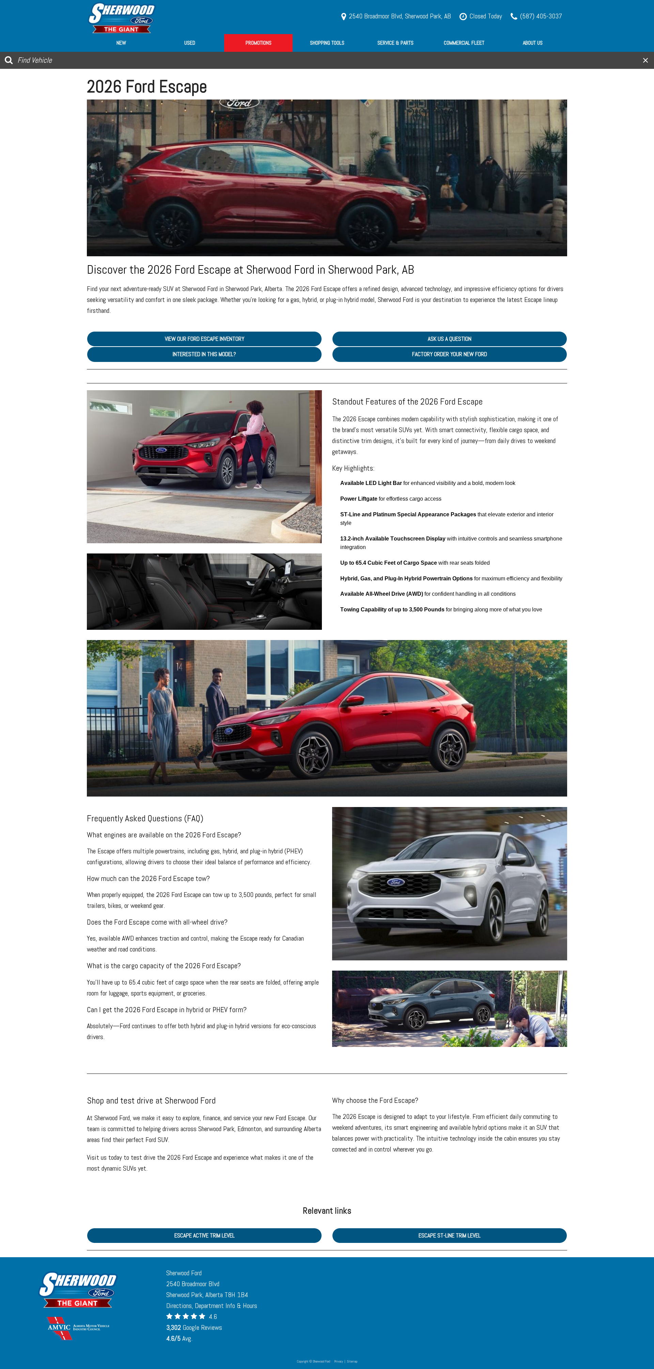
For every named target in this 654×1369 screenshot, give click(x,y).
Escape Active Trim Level (204, 1235)
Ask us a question (449, 339)
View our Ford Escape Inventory (204, 339)
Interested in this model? (204, 354)
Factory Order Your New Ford (449, 354)
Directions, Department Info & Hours (211, 1305)
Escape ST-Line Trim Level (450, 1235)
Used (189, 42)
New (121, 42)
